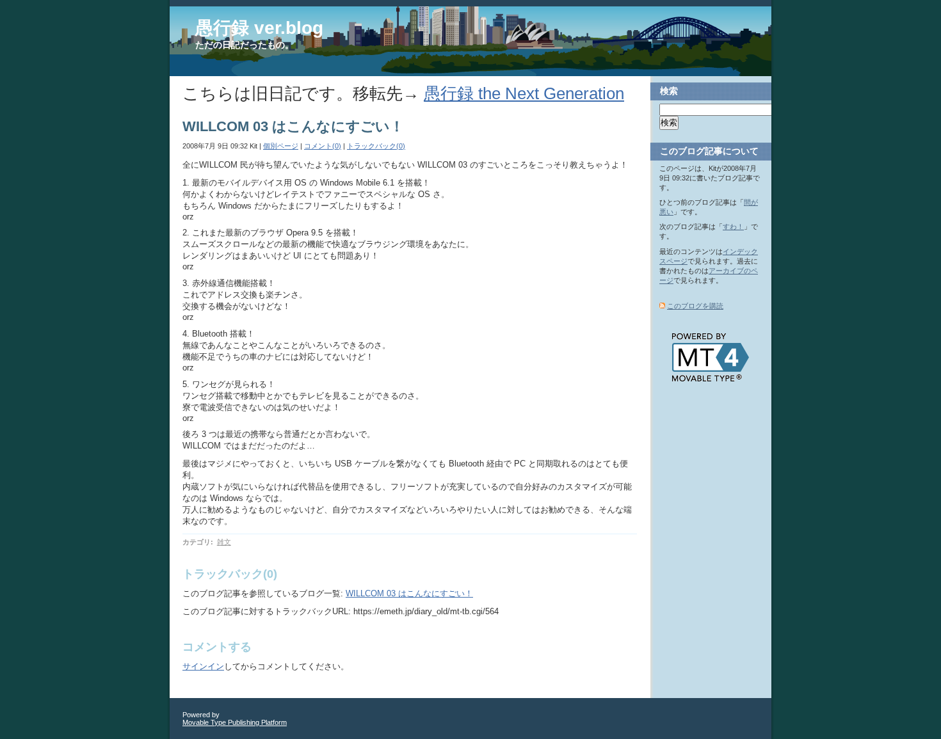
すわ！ (733, 226)
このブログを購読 (695, 306)
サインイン (203, 666)
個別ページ (280, 146)
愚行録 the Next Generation (524, 93)
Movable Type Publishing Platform (234, 722)
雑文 (224, 542)
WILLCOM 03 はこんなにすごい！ (409, 593)
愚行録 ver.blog (259, 28)
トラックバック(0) (376, 146)
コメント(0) (322, 146)
